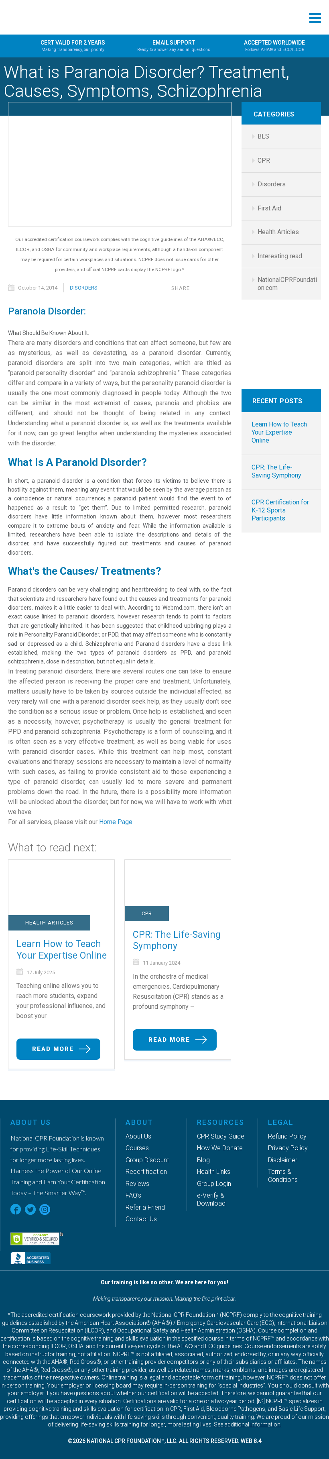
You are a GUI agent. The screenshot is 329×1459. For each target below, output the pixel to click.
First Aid (269, 208)
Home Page (115, 822)
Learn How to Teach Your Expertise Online (61, 950)
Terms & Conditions (283, 1176)
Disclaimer (282, 1160)
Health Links (213, 1171)
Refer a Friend (145, 1207)
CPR (147, 913)
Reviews (137, 1184)
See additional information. (248, 1424)
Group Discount (147, 1160)
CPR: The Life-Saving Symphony (177, 940)
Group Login (214, 1184)
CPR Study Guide (220, 1136)
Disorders (83, 288)
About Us (138, 1136)
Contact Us (141, 1219)
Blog (203, 1160)
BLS (263, 136)
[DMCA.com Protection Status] (74, 1221)
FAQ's (133, 1195)
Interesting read (280, 256)
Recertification (146, 1171)
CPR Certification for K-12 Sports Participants (280, 510)
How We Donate (220, 1148)
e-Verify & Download (211, 1199)
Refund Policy (287, 1136)
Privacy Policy (288, 1148)
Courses (137, 1148)
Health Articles (49, 923)
